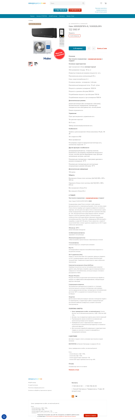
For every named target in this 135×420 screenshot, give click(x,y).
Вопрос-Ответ (70, 16)
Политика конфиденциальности (36, 387)
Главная (32, 16)
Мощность (72, 33)
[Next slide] (64, 41)
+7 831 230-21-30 (77, 386)
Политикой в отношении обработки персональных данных (61, 416)
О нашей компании (33, 385)
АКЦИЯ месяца (53, 16)
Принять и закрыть (90, 415)
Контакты (62, 16)
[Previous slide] (31, 41)
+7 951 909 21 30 (75, 10)
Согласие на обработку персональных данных (40, 390)
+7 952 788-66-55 (60, 10)
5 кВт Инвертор (74, 36)
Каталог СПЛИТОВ (42, 16)
